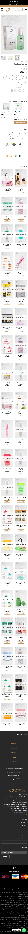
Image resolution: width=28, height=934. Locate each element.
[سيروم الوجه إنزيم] (21, 178)
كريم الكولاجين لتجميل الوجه (7, 383)
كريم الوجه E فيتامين (20, 582)
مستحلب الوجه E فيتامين (20, 383)
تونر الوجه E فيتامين (7, 244)
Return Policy (22, 836)
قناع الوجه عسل (7, 272)
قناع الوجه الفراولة (7, 525)
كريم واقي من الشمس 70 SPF (7, 638)
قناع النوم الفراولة (7, 468)
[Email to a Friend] (17, 90)
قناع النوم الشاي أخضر (21, 497)
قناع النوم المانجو (7, 554)
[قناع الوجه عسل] (7, 261)
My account (22, 825)
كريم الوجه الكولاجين (7, 216)
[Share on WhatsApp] (25, 90)
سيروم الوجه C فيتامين (7, 723)
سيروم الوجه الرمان (20, 637)
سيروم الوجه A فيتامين (7, 412)
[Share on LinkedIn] (12, 90)
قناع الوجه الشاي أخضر (21, 609)
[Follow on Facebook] (15, 868)
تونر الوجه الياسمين (21, 666)
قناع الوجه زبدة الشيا (7, 189)
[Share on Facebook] (23, 90)
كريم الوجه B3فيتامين (21, 327)
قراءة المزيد (7, 192)
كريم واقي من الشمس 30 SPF (21, 526)
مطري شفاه (7, 439)
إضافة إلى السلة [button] (21, 192)
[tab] (14, 129)
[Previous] (24, 34)
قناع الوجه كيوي (20, 412)
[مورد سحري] (21, 261)
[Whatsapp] (24, 930)
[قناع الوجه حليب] (7, 571)
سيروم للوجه (11, 62)
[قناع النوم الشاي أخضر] (21, 487)
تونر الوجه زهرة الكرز (21, 216)
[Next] (2, 34)
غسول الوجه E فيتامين (21, 244)
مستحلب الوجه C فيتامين (21, 440)
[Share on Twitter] (20, 90)
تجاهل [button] (7, 1)
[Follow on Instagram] (13, 868)
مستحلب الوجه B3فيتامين (21, 469)
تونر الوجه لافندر (20, 355)
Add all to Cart (20, 123)
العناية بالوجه (19, 62)
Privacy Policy (21, 839)
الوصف (25, 129)
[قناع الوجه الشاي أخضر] (21, 599)
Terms (23, 842)
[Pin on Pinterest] (15, 90)
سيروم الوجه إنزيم (21, 189)
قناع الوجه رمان (7, 355)
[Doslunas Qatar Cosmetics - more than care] (14, 9)
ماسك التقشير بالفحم (7, 300)
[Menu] (26, 9)
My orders (22, 822)
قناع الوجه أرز (21, 300)
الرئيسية (25, 62)
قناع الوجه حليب (7, 582)
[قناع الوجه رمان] (7, 344)
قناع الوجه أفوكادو (7, 609)
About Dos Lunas (22, 794)
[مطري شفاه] (7, 429)
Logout (23, 829)
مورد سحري (21, 272)
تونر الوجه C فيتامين (7, 497)
